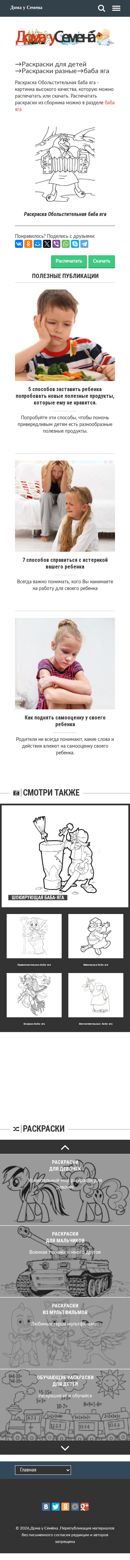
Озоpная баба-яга (34, 1023)
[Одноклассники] (28, 244)
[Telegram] (84, 244)
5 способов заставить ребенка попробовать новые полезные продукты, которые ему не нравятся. (65, 396)
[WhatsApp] (66, 244)
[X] (47, 244)
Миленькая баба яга (95, 964)
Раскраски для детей (54, 64)
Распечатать (69, 261)
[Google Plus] (85, 1507)
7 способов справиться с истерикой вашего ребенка (65, 563)
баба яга (96, 71)
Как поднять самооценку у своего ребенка (65, 721)
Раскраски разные (49, 71)
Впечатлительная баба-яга (96, 1023)
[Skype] (75, 244)
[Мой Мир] (38, 244)
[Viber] (56, 244)
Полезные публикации (65, 275)
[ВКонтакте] (19, 244)
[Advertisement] (65, 1074)
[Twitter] (56, 1507)
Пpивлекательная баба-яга (34, 964)
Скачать (101, 261)
